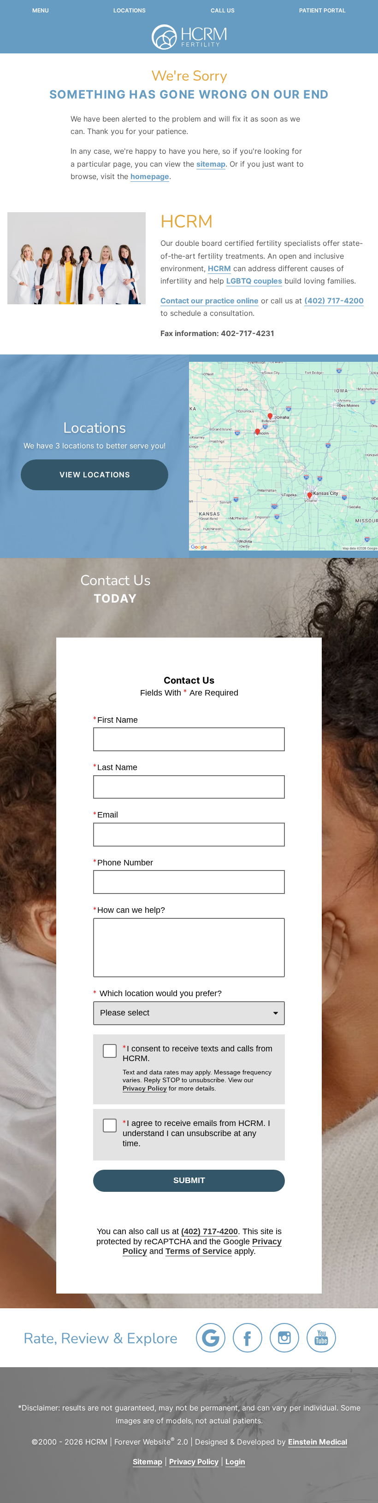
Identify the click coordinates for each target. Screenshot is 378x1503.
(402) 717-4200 (334, 301)
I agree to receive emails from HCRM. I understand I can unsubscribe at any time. (196, 1133)
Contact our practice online (209, 301)
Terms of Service (198, 1251)
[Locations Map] (283, 455)
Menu (40, 10)
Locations (129, 10)
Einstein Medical (317, 1442)
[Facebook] (247, 1337)
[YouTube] (321, 1337)
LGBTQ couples (254, 281)
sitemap (210, 164)
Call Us (223, 10)
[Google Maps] (210, 1337)
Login (235, 1462)
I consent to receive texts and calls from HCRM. (197, 1068)
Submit (189, 1180)
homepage (149, 176)
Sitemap (147, 1462)
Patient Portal (322, 10)
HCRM (219, 268)
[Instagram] (284, 1337)
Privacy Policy (145, 1088)
